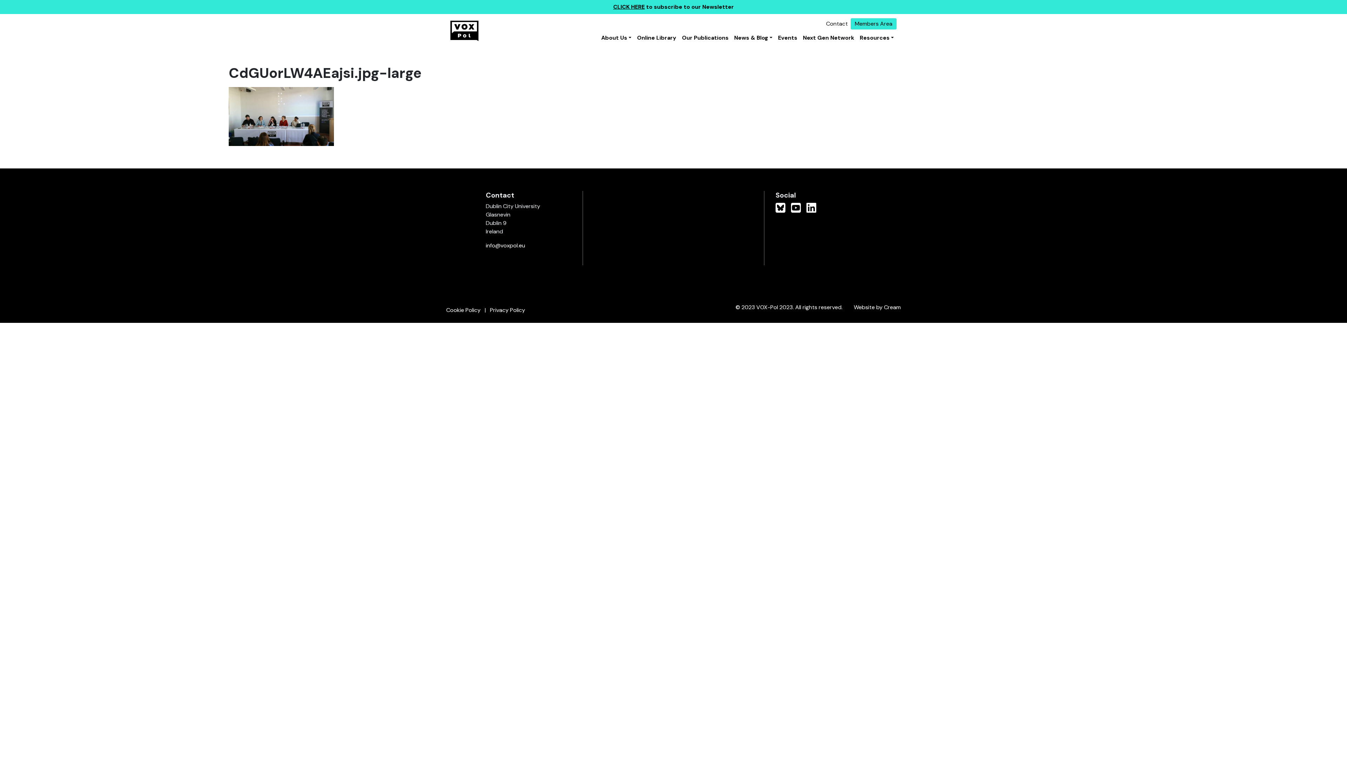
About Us (614, 37)
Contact (837, 23)
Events (787, 37)
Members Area (873, 23)
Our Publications (705, 37)
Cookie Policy (463, 310)
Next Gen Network (828, 37)
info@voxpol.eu (505, 245)
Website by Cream (877, 307)
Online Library (656, 37)
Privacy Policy (507, 310)
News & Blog (751, 37)
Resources (875, 37)
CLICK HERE (629, 7)
